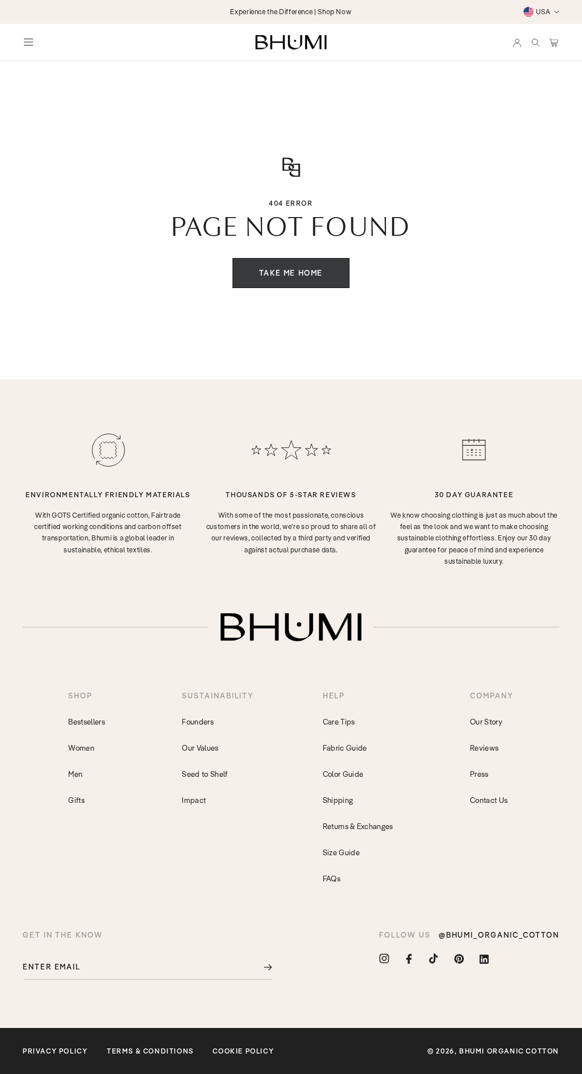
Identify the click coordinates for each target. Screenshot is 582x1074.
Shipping (338, 800)
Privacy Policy (55, 1051)
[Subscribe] (259, 967)
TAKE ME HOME (291, 272)
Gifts (76, 800)
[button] (535, 42)
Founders (198, 721)
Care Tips (339, 721)
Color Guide (343, 774)
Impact (194, 800)
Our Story (486, 721)
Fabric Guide (345, 747)
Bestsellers (86, 721)
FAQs (331, 878)
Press (479, 774)
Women (81, 747)
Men (75, 774)
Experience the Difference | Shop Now (290, 11)
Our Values (200, 747)
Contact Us (489, 800)
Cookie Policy (243, 1051)
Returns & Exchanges (358, 826)
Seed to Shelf (204, 774)
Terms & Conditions (150, 1051)
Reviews (484, 747)
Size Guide (341, 852)
